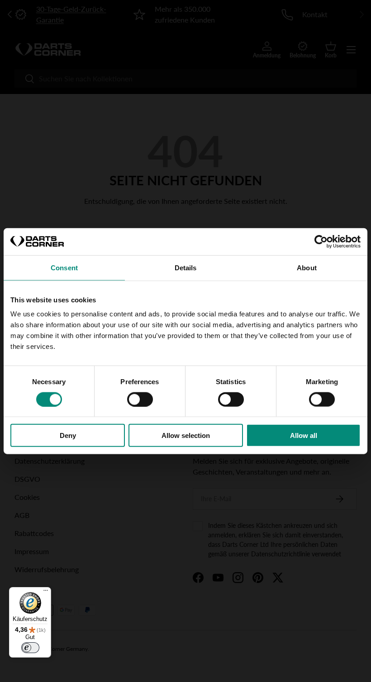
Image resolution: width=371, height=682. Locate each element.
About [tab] (307, 267)
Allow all (303, 435)
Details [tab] (186, 267)
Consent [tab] (64, 267)
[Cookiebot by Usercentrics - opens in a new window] (321, 241)
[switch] (140, 399)
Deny (68, 435)
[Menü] (45, 592)
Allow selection (186, 435)
